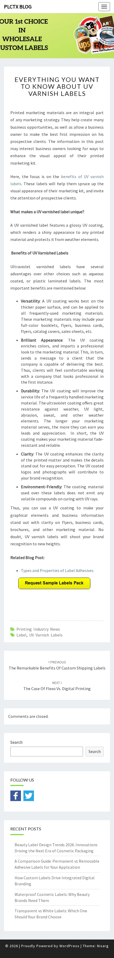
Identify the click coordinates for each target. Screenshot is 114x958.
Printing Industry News (38, 629)
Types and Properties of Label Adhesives (57, 570)
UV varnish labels (46, 635)
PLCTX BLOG (18, 6)
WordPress (69, 945)
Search (16, 742)
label (21, 635)
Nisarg (103, 945)
